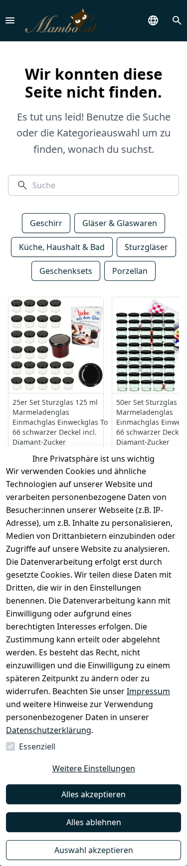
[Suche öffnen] (177, 20)
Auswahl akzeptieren (93, 850)
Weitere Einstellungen (93, 768)
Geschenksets (65, 270)
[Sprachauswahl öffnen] (153, 20)
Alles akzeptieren (93, 794)
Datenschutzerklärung (48, 730)
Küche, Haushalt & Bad (62, 247)
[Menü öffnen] (10, 20)
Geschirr (46, 223)
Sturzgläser (146, 247)
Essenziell (37, 746)
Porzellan (130, 270)
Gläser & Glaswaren (119, 223)
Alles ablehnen (93, 822)
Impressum (148, 691)
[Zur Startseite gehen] (61, 20)
